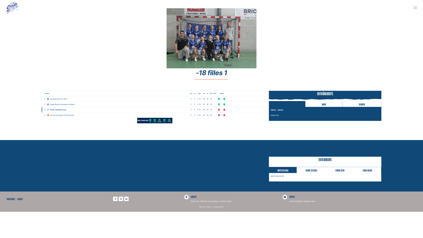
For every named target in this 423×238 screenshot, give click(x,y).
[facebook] (115, 199)
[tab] (287, 104)
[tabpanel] (325, 114)
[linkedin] (126, 199)
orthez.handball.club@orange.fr (302, 201)
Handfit (20, 198)
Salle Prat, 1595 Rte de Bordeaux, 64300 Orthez (211, 201)
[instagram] (121, 199)
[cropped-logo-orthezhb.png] (12, 2)
